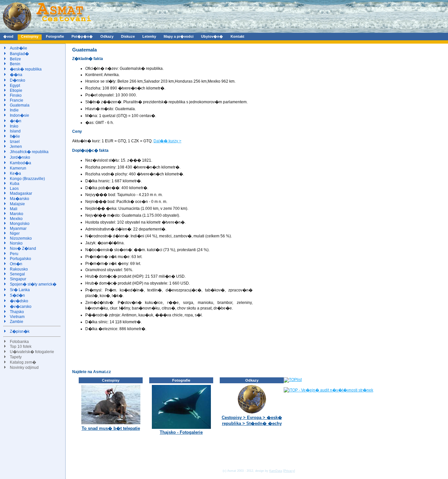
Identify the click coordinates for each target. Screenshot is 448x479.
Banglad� (19, 53)
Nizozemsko (21, 238)
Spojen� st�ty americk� (33, 284)
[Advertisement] (191, 350)
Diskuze (128, 36)
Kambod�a (20, 163)
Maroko (16, 213)
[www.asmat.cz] (46, 31)
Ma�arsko (19, 198)
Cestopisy (29, 36)
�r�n (15, 121)
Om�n (16, 264)
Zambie (16, 321)
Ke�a (15, 173)
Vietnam (17, 316)
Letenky (149, 36)
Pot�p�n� (82, 36)
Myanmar (18, 228)
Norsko (16, 243)
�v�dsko (19, 301)
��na (16, 74)
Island (15, 131)
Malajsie (17, 204)
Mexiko (16, 218)
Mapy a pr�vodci (178, 36)
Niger (15, 233)
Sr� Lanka (20, 290)
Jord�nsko (20, 157)
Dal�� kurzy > (167, 141)
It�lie (15, 136)
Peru (14, 253)
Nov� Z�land (23, 248)
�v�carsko (20, 306)
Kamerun (18, 168)
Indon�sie (19, 115)
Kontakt (237, 36)
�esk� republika (26, 69)
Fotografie (55, 36)
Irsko (14, 126)
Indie (14, 110)
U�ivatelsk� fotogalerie (32, 351)
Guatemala (20, 105)
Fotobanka (19, 341)
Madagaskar (21, 193)
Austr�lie (18, 48)
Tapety (16, 357)
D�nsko (17, 80)
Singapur (18, 279)
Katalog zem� (23, 362)
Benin (15, 64)
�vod (8, 36)
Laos (14, 188)
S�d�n (17, 295)
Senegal (17, 274)
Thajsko (17, 311)
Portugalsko (20, 258)
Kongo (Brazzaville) (27, 178)
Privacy (289, 470)
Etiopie (16, 90)
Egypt (15, 85)
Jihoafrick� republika (29, 152)
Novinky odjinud (24, 367)
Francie (16, 100)
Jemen (16, 146)
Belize (15, 59)
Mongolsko (20, 223)
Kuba (14, 183)
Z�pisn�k (20, 331)
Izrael (15, 141)
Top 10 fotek (20, 346)
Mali (13, 209)
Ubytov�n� (212, 36)
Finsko (16, 95)
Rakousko (19, 269)
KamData (275, 470)
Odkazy (106, 36)
